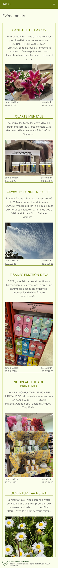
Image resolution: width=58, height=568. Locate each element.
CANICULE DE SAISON (29, 30)
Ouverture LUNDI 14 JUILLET (29, 192)
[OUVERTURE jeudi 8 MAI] (29, 548)
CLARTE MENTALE (29, 116)
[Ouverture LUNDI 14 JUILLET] (29, 240)
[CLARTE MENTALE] (29, 157)
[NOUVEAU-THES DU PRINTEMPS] (29, 444)
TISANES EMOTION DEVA (29, 275)
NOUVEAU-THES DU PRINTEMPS (29, 384)
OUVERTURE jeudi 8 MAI (29, 493)
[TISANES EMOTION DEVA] (29, 333)
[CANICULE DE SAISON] (29, 82)
